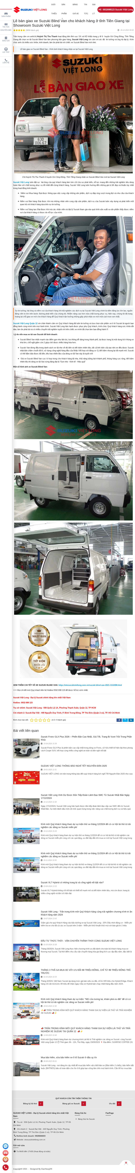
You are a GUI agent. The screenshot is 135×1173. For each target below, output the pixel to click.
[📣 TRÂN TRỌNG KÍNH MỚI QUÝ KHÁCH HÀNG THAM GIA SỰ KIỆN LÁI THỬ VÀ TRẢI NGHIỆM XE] (26, 1040)
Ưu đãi (112, 1103)
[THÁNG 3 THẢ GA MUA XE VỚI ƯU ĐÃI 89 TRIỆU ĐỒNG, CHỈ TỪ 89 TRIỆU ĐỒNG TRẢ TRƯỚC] (26, 982)
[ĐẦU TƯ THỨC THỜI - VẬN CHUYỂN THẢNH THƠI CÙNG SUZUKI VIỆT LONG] (26, 952)
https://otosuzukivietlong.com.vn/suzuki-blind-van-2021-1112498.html (90, 685)
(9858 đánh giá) (32, 30)
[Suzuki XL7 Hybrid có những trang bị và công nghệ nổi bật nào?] (26, 894)
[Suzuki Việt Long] (30, 10)
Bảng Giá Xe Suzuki (86, 1119)
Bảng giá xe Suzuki (71, 1103)
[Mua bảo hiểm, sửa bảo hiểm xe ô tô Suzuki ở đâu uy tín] (26, 1069)
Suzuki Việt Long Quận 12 (25, 323)
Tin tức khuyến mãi (6, 28)
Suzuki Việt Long (21, 182)
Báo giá (6, 41)
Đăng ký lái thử (30, 1103)
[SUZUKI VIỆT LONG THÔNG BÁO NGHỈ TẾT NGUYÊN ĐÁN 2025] (26, 777)
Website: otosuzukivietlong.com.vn (30, 1140)
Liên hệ (6, 63)
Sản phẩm (6, 16)
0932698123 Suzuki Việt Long (118, 9)
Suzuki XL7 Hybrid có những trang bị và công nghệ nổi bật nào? (72, 882)
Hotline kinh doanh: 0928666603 (31, 1136)
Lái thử (6, 52)
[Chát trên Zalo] (5, 1146)
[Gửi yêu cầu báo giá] (5, 1153)
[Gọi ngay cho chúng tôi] (5, 1167)
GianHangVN (46, 1169)
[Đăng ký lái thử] (5, 1159)
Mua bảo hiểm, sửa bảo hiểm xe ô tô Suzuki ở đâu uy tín (69, 1057)
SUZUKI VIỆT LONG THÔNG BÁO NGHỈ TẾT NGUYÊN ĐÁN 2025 (74, 766)
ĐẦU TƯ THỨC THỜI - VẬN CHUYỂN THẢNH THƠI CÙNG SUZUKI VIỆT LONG (81, 941)
